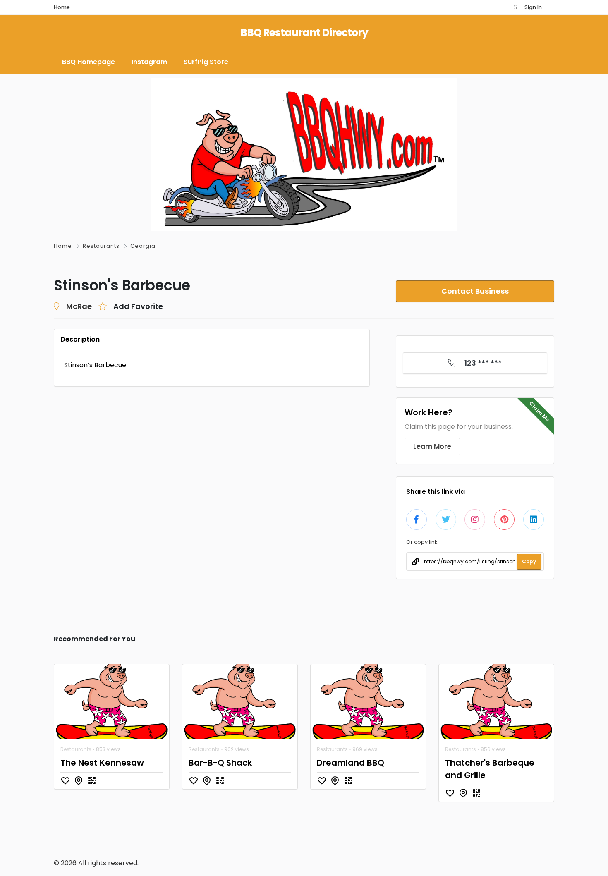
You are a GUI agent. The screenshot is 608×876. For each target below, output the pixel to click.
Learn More (432, 446)
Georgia (143, 245)
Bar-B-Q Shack (220, 762)
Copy (529, 561)
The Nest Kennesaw (102, 762)
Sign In (533, 7)
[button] (515, 7)
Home (63, 245)
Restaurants (101, 245)
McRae (79, 306)
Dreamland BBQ (350, 762)
